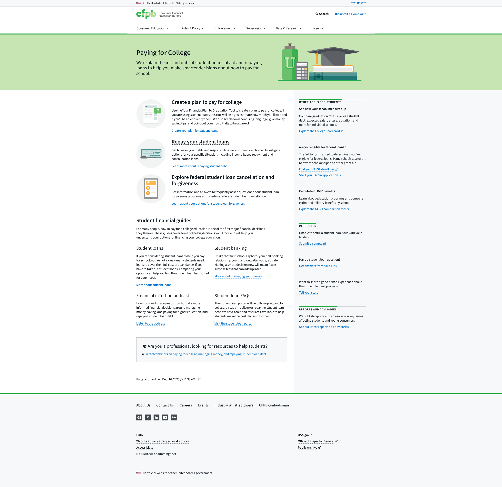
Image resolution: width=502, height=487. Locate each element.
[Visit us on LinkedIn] (156, 417)
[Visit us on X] (148, 417)
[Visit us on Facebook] (139, 417)
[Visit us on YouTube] (165, 417)
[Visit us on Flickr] (174, 417)
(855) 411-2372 (358, 3)
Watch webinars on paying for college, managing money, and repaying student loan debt (206, 354)
